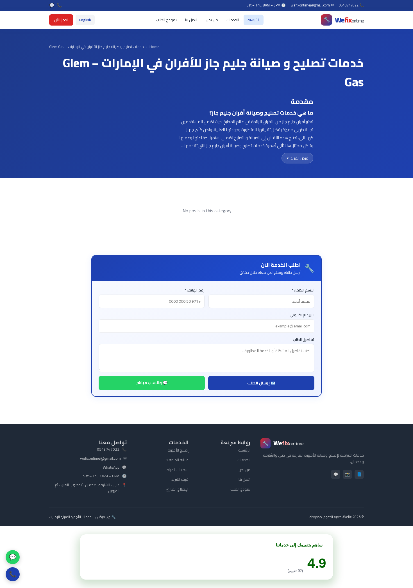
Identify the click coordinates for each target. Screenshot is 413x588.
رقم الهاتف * (195, 290)
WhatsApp (111, 467)
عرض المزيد (297, 158)
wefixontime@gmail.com (100, 458)
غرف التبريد (180, 479)
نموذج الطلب (166, 20)
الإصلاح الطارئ (177, 489)
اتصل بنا (191, 20)
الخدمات (232, 20)
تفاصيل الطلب (303, 340)
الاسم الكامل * (303, 290)
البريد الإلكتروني (302, 315)
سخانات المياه (178, 469)
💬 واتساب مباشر (151, 382)
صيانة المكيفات (177, 460)
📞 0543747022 (351, 5)
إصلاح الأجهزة (178, 450)
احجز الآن (61, 20)
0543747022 (108, 449)
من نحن (212, 20)
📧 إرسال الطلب (261, 383)
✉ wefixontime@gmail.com (312, 5)
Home (154, 47)
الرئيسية (254, 20)
